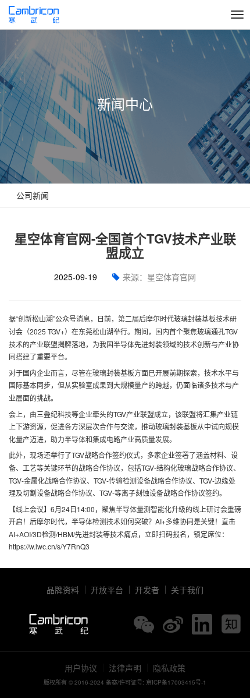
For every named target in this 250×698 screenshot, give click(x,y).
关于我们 (187, 590)
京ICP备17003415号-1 (176, 682)
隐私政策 (169, 668)
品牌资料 (63, 590)
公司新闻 (31, 195)
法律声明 (125, 668)
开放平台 (107, 590)
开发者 (147, 590)
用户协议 (81, 668)
